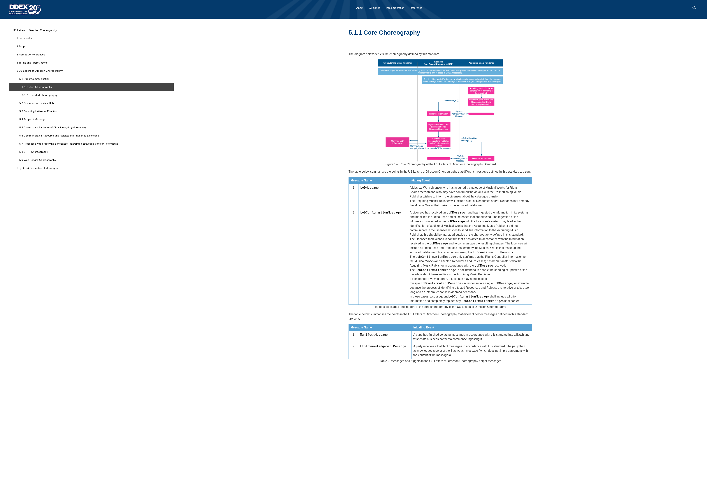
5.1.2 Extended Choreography (39, 95)
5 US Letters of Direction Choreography (40, 70)
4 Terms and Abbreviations (32, 62)
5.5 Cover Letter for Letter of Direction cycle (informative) (52, 127)
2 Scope (21, 46)
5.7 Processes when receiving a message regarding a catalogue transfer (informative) (69, 143)
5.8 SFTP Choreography (33, 151)
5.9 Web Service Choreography (37, 159)
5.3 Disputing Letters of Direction (38, 111)
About (359, 7)
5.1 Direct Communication (34, 78)
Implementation (395, 7)
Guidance (374, 7)
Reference (416, 7)
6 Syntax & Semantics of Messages (37, 168)
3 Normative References (31, 54)
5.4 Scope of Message (32, 119)
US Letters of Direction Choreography (35, 30)
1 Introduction (25, 38)
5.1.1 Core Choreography (37, 86)
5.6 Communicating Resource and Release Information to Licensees (59, 135)
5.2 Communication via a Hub (36, 103)
